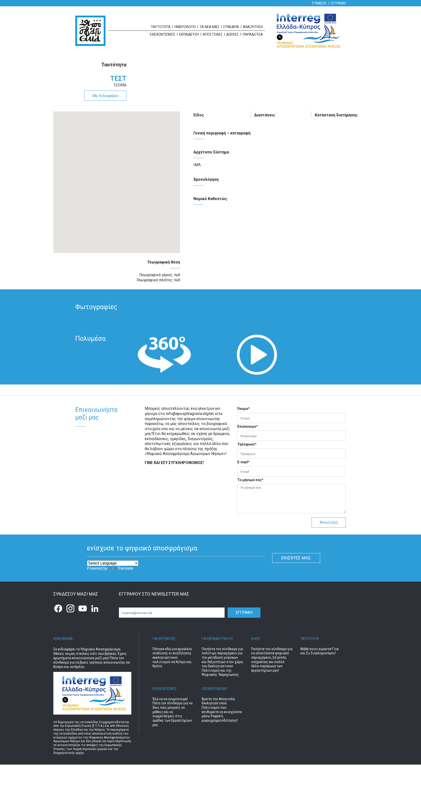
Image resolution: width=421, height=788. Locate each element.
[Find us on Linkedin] (95, 608)
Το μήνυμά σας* (250, 480)
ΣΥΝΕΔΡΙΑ (231, 27)
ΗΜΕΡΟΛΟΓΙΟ (185, 27)
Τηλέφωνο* (247, 444)
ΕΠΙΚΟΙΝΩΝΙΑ (63, 639)
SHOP (255, 639)
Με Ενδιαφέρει (105, 95)
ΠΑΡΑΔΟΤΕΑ (253, 34)
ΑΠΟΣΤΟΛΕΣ (212, 34)
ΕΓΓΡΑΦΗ (338, 3)
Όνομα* (243, 409)
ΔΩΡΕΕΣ (232, 34)
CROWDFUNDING (214, 689)
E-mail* (243, 462)
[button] (164, 355)
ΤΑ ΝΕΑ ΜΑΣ (209, 27)
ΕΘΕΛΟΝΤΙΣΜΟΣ (165, 689)
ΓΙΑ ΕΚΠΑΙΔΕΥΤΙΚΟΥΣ (217, 639)
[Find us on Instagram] (70, 608)
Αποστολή (329, 522)
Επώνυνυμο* (247, 426)
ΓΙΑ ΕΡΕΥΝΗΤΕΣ (164, 639)
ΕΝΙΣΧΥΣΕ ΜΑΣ (296, 557)
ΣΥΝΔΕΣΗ (319, 3)
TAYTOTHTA (309, 639)
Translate (125, 568)
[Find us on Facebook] (58, 608)
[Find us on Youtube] (82, 608)
